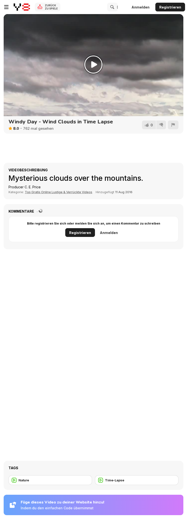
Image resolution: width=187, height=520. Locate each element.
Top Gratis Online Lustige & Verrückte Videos (58, 192)
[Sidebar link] (6, 7)
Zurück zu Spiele (51, 7)
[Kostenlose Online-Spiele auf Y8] (22, 7)
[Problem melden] (173, 125)
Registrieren (170, 7)
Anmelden (140, 7)
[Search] (111, 7)
